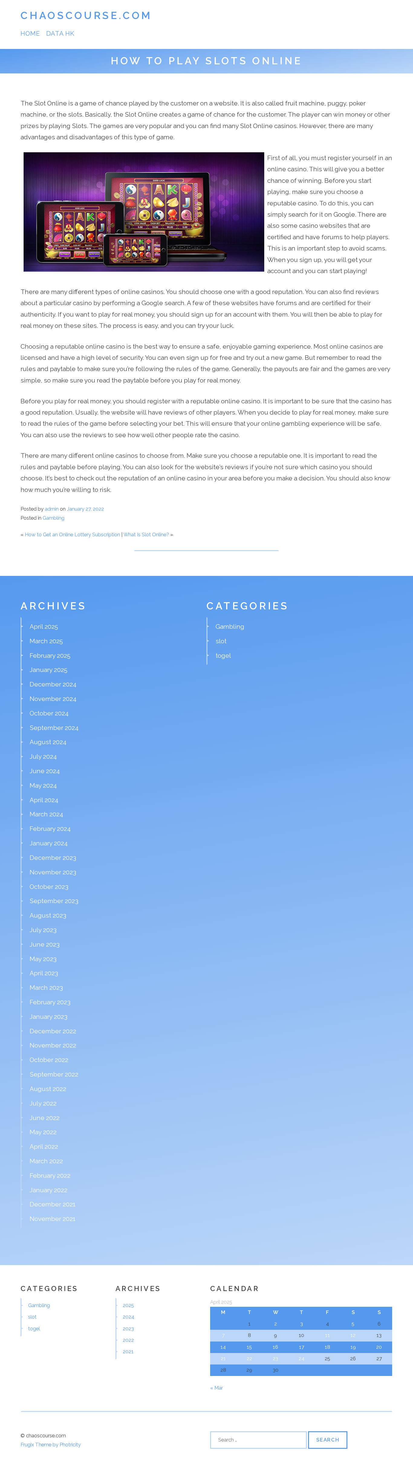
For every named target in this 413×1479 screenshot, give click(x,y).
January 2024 (49, 843)
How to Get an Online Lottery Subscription (72, 534)
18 (327, 1347)
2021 (128, 1351)
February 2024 (50, 828)
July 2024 (43, 756)
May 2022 (43, 1132)
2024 (128, 1317)
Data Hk (60, 33)
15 (249, 1347)
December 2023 (53, 857)
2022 (128, 1340)
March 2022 (46, 1161)
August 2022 (48, 1089)
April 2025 (44, 626)
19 (353, 1347)
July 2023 (43, 930)
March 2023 (46, 987)
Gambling (53, 518)
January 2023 (48, 1016)
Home (30, 33)
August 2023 (48, 915)
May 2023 (43, 959)
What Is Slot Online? (146, 534)
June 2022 (45, 1118)
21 (223, 1358)
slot (221, 641)
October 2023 (49, 886)
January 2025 (48, 669)
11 (327, 1335)
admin (52, 509)
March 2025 (46, 641)
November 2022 (53, 1045)
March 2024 (46, 814)
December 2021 (53, 1204)
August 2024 (48, 742)
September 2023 (54, 901)
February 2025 (50, 655)
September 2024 (54, 727)
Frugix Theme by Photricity (51, 1445)
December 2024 (53, 684)
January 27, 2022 (85, 509)
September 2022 (54, 1074)
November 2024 (53, 698)
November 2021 (53, 1218)
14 (223, 1347)
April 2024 (44, 800)
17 (301, 1347)
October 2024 (49, 713)
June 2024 (45, 771)
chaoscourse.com (86, 15)
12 (353, 1335)
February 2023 (50, 1002)
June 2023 (45, 944)
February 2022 (50, 1175)
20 (379, 1347)
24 (301, 1358)
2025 (128, 1305)
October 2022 (49, 1060)
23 (275, 1358)
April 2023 (44, 973)
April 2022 (44, 1146)
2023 (128, 1329)
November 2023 (53, 872)
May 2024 (43, 785)
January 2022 (48, 1190)
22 (249, 1358)
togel (223, 655)
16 (275, 1347)
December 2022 (53, 1031)
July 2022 (43, 1103)
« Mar (216, 1388)
